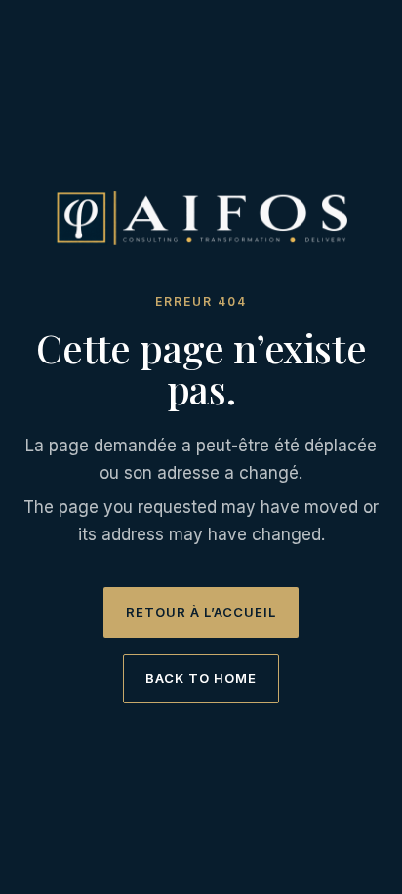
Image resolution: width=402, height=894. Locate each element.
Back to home (201, 678)
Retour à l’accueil (201, 611)
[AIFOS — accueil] (201, 218)
